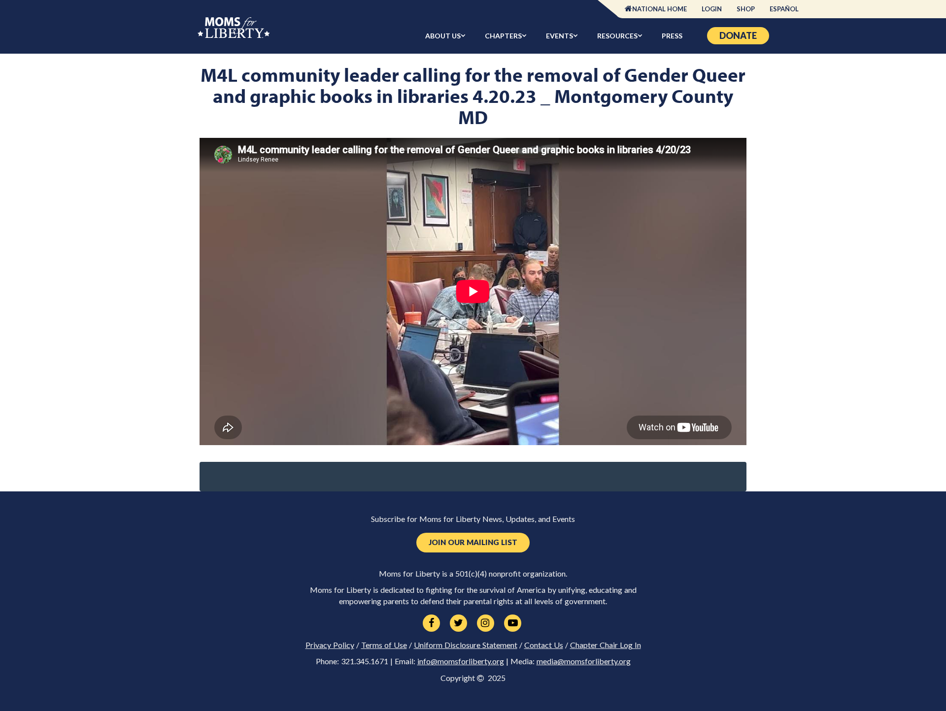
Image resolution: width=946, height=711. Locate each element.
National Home (659, 9)
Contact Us (543, 645)
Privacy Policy (329, 645)
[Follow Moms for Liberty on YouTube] (512, 623)
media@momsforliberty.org (584, 661)
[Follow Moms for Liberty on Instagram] (485, 623)
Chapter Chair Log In (605, 645)
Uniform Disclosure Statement (465, 645)
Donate (738, 35)
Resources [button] (617, 36)
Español (784, 9)
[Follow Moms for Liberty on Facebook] (431, 623)
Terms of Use (384, 645)
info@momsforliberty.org (460, 661)
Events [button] (559, 36)
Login (712, 9)
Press (672, 36)
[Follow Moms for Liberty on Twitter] (458, 623)
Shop (746, 9)
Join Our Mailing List (473, 542)
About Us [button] (443, 36)
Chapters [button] (503, 36)
